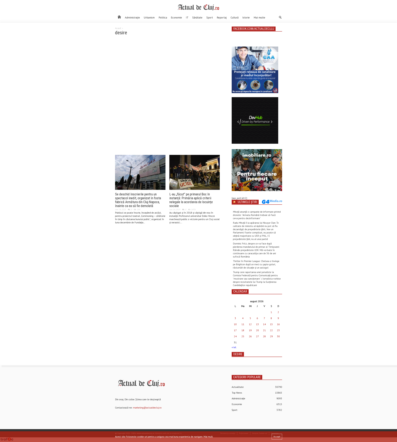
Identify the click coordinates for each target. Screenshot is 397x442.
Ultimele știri (247, 202)
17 (235, 330)
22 (271, 330)
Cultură (235, 17)
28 (264, 336)
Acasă (118, 28)
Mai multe (259, 17)
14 (264, 324)
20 (257, 330)
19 (250, 330)
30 (278, 336)
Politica (163, 17)
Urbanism (149, 17)
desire (237, 354)
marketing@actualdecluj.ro (147, 407)
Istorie (246, 17)
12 (250, 324)
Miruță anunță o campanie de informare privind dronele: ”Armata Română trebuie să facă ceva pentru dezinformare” (257, 215)
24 (235, 336)
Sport (209, 17)
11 (242, 324)
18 (242, 330)
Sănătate (197, 17)
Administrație (132, 17)
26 (250, 336)
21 (264, 330)
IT (187, 17)
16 (278, 324)
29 (271, 336)
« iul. (234, 347)
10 (235, 324)
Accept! (276, 436)
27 (257, 336)
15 (271, 324)
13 (257, 324)
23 (278, 330)
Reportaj (222, 17)
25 (242, 336)
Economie (176, 17)
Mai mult (208, 436)
